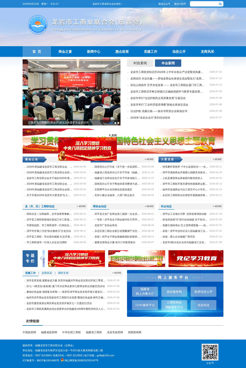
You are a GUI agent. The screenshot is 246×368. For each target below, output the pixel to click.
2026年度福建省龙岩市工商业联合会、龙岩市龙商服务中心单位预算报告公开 (50, 166)
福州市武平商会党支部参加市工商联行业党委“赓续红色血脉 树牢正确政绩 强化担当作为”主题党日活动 (66, 297)
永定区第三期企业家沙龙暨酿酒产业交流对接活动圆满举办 (118, 230)
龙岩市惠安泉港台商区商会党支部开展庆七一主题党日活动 (59, 303)
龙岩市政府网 (115, 332)
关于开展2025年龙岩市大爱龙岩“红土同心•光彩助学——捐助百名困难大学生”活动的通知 (50, 195)
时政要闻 (140, 63)
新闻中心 (93, 51)
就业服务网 (174, 291)
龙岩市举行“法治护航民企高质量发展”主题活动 (158, 98)
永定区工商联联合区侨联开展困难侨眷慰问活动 (185, 195)
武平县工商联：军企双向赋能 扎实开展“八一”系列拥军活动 (50, 236)
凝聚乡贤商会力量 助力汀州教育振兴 (115, 242)
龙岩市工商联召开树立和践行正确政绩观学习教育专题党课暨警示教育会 (167, 91)
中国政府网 (29, 332)
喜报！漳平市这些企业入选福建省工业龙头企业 (185, 230)
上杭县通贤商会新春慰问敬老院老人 (182, 178)
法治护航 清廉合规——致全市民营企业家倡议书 (158, 111)
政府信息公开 (203, 291)
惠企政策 (122, 51)
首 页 (36, 51)
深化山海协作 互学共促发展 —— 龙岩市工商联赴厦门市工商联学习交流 (167, 85)
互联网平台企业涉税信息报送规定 (113, 189)
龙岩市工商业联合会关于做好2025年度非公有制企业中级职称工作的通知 (50, 178)
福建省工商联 (94, 332)
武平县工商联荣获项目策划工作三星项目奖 (50, 219)
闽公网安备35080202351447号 (81, 360)
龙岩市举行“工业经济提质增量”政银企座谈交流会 (159, 104)
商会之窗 (65, 51)
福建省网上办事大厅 (145, 291)
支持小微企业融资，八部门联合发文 (115, 195)
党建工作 (150, 51)
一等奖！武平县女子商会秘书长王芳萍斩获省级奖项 (118, 219)
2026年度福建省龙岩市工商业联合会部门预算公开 (50, 172)
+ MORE (149, 159)
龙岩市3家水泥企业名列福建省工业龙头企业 (185, 242)
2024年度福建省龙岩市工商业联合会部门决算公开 (50, 189)
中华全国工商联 (71, 332)
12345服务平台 (145, 305)
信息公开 (179, 51)
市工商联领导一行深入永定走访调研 (47, 242)
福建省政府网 (49, 332)
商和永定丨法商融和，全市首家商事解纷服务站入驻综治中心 (50, 213)
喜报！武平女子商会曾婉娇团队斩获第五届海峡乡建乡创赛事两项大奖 (118, 236)
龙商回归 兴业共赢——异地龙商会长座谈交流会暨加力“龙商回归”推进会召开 (167, 78)
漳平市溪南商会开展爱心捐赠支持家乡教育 (185, 172)
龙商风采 (207, 51)
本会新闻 (168, 63)
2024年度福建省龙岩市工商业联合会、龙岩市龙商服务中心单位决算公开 (50, 183)
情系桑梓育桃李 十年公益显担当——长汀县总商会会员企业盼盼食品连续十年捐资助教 (185, 166)
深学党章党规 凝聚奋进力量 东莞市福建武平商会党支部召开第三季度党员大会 (66, 280)
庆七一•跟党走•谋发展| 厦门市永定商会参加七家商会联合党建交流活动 (65, 286)
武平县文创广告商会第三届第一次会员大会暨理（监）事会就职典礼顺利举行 (118, 213)
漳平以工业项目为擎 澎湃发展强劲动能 (184, 213)
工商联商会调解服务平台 (174, 305)
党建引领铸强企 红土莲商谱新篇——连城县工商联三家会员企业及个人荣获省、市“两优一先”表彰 (185, 225)
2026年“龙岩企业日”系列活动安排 (150, 117)
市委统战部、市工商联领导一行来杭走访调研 (50, 225)
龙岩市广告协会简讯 (106, 225)
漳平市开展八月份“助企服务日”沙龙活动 (49, 230)
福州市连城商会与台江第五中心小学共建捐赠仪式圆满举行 (185, 189)
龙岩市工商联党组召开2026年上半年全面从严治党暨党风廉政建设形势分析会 (167, 72)
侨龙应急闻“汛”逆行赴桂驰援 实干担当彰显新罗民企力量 (185, 219)
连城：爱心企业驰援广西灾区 (178, 236)
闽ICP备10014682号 (48, 360)
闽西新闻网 (134, 332)
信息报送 (203, 305)
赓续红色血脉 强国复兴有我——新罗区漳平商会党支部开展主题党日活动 (66, 291)
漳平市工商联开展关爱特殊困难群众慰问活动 (185, 183)
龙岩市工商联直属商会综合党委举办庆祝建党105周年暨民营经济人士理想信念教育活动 (66, 308)
